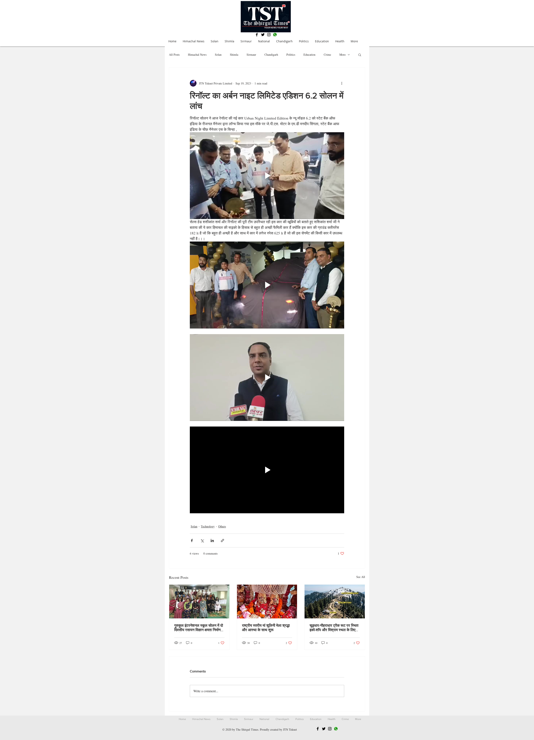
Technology (208, 526)
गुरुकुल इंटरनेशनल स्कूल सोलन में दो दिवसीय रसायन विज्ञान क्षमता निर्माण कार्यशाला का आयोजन (198, 627)
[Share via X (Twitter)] (202, 540)
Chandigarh (271, 55)
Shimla (234, 55)
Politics (290, 55)
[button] (360, 54)
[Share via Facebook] (192, 540)
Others (222, 526)
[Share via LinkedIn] (212, 540)
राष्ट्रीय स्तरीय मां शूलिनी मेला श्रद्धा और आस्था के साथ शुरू (266, 627)
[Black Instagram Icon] (269, 34)
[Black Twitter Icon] (263, 34)
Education (309, 55)
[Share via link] (222, 540)
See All (360, 577)
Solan (218, 55)
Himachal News (197, 55)
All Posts (174, 55)
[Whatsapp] (275, 34)
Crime (327, 55)
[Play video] (267, 175)
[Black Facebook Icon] (256, 34)
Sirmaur (251, 55)
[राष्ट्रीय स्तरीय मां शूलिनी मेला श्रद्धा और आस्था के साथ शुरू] (267, 601)
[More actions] (341, 83)
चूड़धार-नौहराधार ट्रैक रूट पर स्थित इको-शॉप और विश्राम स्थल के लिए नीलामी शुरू (334, 627)
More (342, 55)
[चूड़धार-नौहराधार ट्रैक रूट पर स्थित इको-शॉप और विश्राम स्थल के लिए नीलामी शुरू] (335, 601)
